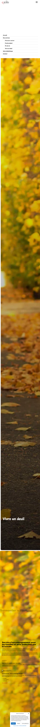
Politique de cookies (16, 725)
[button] (28, 713)
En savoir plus (4, 667)
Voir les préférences (25, 723)
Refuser (18, 723)
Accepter (13, 723)
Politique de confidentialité (22, 725)
